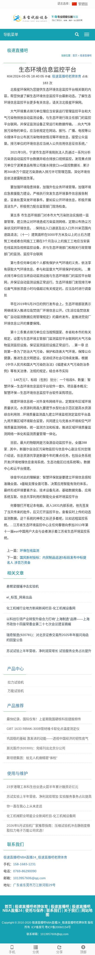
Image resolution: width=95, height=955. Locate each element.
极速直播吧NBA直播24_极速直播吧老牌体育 (35, 857)
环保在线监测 (29, 550)
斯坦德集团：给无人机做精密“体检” (32, 758)
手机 (12, 952)
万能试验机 (16, 691)
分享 (59, 952)
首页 (75, 55)
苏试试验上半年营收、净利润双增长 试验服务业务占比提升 (48, 651)
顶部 (83, 952)
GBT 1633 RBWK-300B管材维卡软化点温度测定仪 (43, 729)
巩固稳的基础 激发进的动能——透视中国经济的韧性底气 (47, 738)
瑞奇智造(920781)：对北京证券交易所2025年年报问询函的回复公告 (47, 637)
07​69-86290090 (24, 871)
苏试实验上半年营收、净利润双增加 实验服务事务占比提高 (49, 796)
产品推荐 (15, 706)
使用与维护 (17, 773)
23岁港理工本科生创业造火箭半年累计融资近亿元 (42, 787)
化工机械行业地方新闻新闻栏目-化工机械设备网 (40, 608)
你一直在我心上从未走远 (24, 806)
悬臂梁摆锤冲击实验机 (22, 586)
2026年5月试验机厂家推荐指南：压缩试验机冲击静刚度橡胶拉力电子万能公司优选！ (48, 828)
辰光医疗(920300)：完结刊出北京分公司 (36, 748)
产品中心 (15, 669)
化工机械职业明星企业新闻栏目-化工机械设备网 (41, 816)
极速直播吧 (86, 55)
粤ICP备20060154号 (58, 927)
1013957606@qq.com (29, 878)
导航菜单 (10, 35)
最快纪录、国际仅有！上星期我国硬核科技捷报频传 (44, 719)
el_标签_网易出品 (19, 597)
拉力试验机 (16, 682)
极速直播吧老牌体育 (66, 76)
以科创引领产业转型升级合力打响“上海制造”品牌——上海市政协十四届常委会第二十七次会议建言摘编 (47, 621)
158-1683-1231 (24, 864)
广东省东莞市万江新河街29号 (34, 885)
